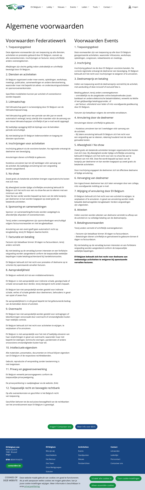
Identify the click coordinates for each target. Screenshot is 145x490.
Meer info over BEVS (86, 426)
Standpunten (83, 455)
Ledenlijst (114, 455)
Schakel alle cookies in (102, 478)
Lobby (49, 7)
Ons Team (50, 463)
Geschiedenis (51, 455)
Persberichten (84, 463)
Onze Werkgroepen (53, 467)
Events (73, 7)
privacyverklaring (32, 486)
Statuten (49, 471)
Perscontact (115, 459)
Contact (106, 7)
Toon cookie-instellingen (128, 478)
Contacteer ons (117, 463)
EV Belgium (36, 7)
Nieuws (61, 7)
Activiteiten (83, 447)
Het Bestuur (51, 459)
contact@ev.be (14, 466)
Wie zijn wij (50, 451)
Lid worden (115, 451)
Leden (84, 7)
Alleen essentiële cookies (103, 485)
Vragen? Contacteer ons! (60, 426)
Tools (95, 7)
